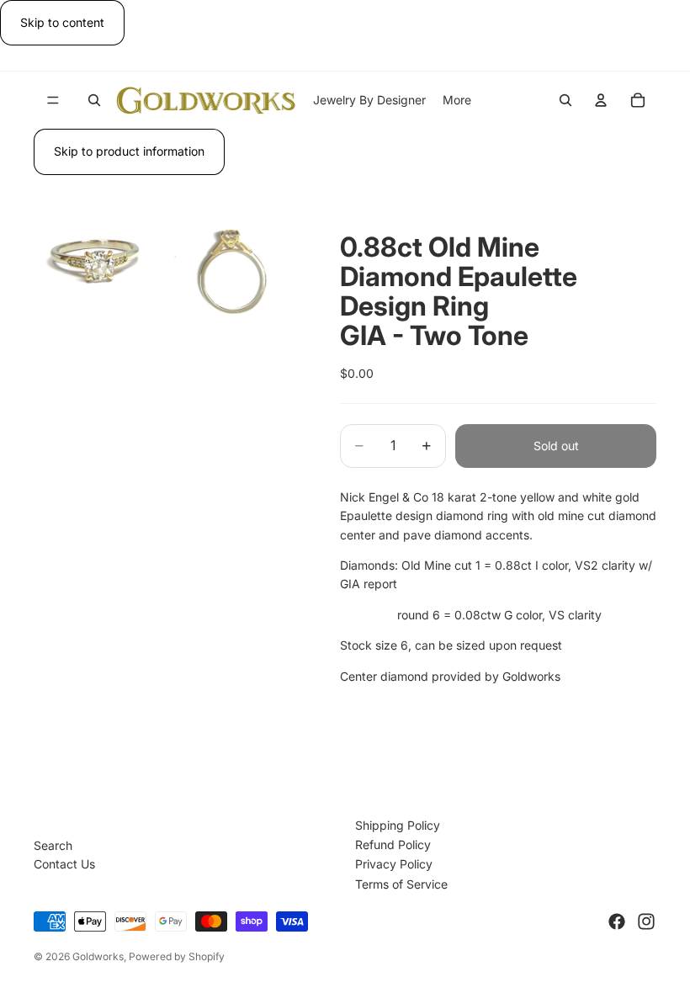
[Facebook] (617, 921)
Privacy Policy (394, 864)
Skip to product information (129, 151)
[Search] (94, 100)
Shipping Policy (397, 825)
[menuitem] (457, 100)
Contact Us (64, 864)
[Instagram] (646, 921)
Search (53, 845)
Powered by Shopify (177, 956)
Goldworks (98, 956)
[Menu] (53, 101)
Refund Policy (393, 844)
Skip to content (62, 22)
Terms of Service (401, 884)
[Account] (600, 100)
